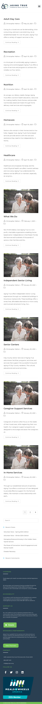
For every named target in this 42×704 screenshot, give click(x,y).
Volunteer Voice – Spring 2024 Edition (16, 532)
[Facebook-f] (5, 672)
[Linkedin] (22, 672)
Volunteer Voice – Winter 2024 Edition (16, 535)
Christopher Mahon (13, 24)
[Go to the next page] (35, 512)
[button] (39, 6)
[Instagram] (16, 672)
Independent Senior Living (18, 280)
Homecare (9, 120)
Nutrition (8, 84)
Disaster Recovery (9, 551)
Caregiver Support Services (18, 408)
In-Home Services (13, 472)
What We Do (10, 216)
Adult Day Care (12, 19)
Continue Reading (12, 42)
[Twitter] (11, 672)
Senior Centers (11, 344)
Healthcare (9, 155)
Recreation (9, 52)
